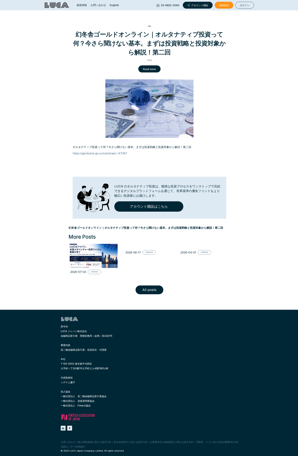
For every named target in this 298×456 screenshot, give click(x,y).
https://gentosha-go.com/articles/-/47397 (100, 153)
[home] (57, 5)
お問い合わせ (98, 5)
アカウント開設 (199, 5)
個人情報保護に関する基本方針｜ (96, 442)
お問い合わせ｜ (69, 442)
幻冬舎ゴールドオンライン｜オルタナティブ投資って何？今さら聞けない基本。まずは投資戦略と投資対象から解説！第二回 (146, 227)
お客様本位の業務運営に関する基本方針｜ (173, 442)
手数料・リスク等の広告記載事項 (214, 442)
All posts (149, 290)
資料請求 (224, 5)
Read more (149, 69)
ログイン (245, 5)
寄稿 (149, 26)
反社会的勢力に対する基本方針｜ (132, 442)
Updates (94, 272)
